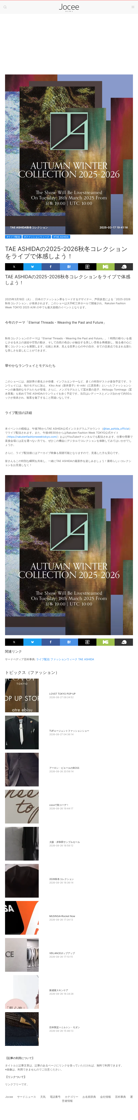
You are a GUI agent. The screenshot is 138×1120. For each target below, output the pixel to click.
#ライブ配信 (13, 236)
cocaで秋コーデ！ (59, 804)
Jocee (9, 1096)
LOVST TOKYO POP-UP (62, 693)
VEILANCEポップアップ (62, 953)
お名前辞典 (89, 1096)
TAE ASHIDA (86, 659)
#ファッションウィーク (36, 236)
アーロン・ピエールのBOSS (64, 767)
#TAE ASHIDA (61, 236)
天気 (43, 1096)
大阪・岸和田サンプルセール (64, 842)
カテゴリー (71, 1096)
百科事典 (120, 1096)
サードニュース (26, 1096)
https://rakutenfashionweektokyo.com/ (32, 436)
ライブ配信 (43, 659)
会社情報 (105, 1096)
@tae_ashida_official (116, 428)
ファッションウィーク (63, 659)
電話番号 (55, 1096)
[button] (5, 7)
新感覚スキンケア (58, 990)
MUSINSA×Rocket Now (62, 916)
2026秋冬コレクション (61, 879)
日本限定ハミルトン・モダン (64, 1027)
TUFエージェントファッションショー (69, 730)
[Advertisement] (69, 49)
